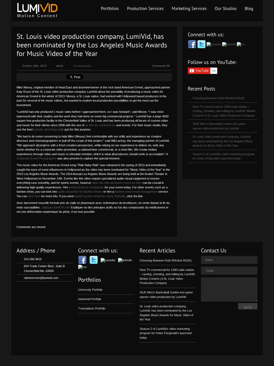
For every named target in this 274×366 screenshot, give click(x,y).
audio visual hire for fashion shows (80, 191)
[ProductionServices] (145, 8)
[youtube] (214, 44)
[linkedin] (229, 44)
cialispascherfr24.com (55, 207)
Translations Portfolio (91, 308)
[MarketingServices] (189, 8)
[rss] (241, 44)
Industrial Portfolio (89, 299)
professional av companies (86, 187)
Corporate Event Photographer (36, 158)
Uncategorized (82, 65)
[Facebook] (192, 44)
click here (34, 196)
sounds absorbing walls (48, 129)
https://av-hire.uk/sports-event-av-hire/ (117, 182)
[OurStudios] (226, 8)
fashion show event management (136, 191)
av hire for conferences (100, 125)
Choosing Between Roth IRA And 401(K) (219, 98)
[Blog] (249, 8)
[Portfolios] (110, 8)
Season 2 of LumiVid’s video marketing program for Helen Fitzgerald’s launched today (223, 156)
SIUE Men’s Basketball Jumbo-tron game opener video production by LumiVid (219, 126)
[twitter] (202, 44)
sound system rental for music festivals (99, 196)
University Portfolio (90, 289)
